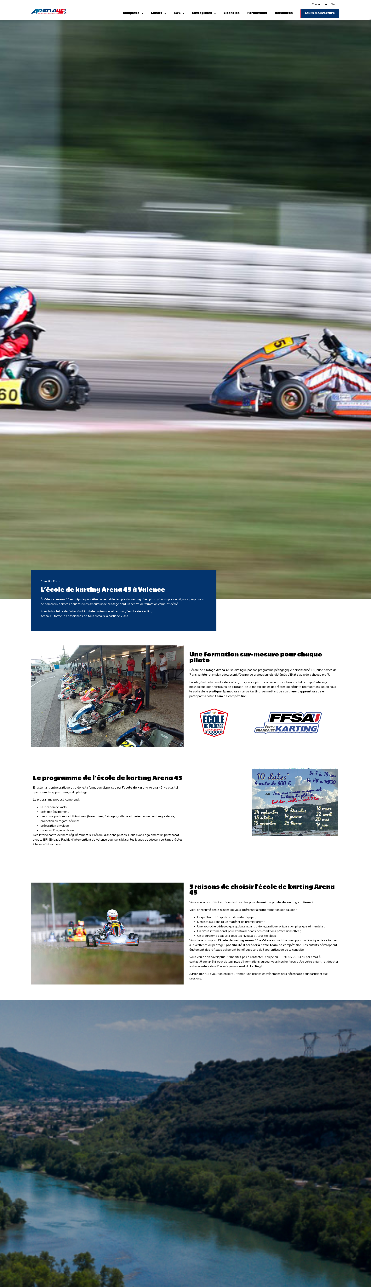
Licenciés (232, 13)
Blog (333, 4)
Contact (317, 4)
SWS (177, 13)
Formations (257, 13)
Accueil (45, 581)
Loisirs (156, 13)
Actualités (284, 13)
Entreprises (202, 13)
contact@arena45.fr (202, 962)
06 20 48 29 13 (290, 957)
